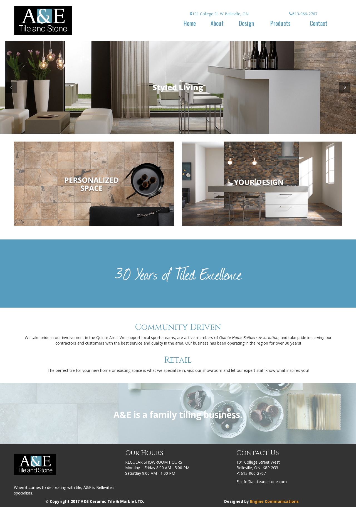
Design (246, 23)
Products (280, 23)
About (217, 23)
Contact (318, 23)
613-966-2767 (253, 473)
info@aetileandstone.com (264, 481)
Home (190, 23)
